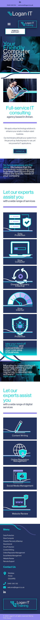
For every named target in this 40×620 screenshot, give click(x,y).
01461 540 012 (11, 5)
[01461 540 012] (4, 583)
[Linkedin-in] (20, 2)
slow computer (8, 538)
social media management (12, 555)
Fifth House (7, 618)
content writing (8, 550)
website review (8, 558)
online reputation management (14, 553)
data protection (8, 535)
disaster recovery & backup (13, 541)
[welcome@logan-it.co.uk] (4, 587)
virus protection (8, 547)
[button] (9, 24)
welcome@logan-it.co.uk (25, 5)
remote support (9, 561)
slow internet (7, 544)
